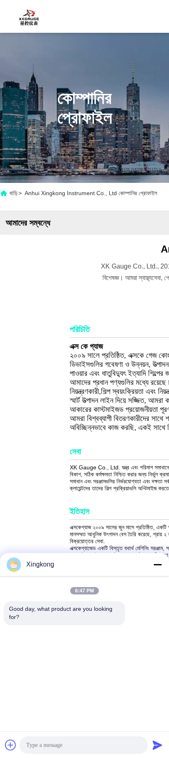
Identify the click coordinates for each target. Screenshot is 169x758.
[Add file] (10, 745)
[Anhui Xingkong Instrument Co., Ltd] (29, 16)
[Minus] (157, 564)
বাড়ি (13, 193)
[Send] (157, 745)
